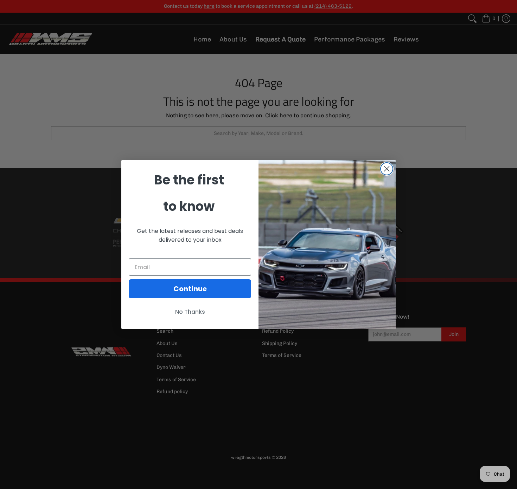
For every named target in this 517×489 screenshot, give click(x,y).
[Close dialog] (387, 169)
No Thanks (190, 312)
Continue (190, 289)
